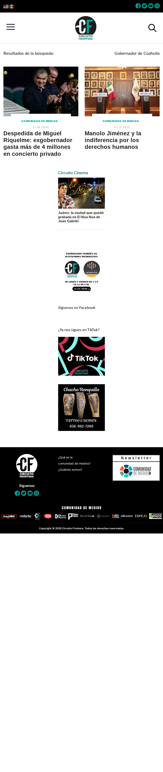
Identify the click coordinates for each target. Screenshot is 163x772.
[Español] (12, 6)
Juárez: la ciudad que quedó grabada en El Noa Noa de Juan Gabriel (81, 217)
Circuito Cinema (73, 173)
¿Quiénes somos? (70, 469)
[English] (6, 6)
